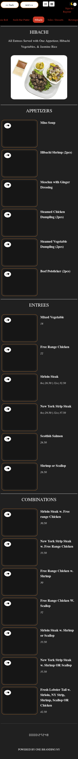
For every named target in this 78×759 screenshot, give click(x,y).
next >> (29, 4)
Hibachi (38, 19)
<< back (10, 4)
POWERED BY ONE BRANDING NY (39, 749)
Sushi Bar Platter (21, 19)
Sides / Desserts (55, 19)
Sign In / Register (68, 9)
